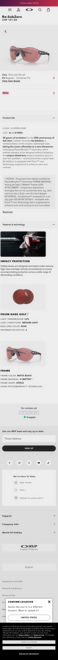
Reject (29, 648)
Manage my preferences (29, 654)
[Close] (49, 601)
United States (29, 617)
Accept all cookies (29, 642)
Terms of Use (39, 635)
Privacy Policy (24, 635)
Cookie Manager (34, 637)
